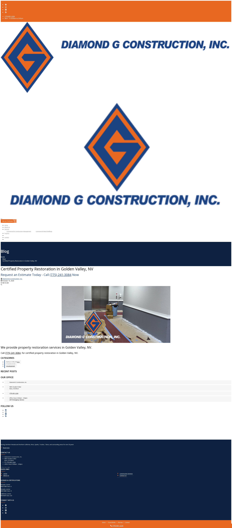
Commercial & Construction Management (19, 231)
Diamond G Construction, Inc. (12, 279)
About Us (7, 227)
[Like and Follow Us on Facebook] (5, 4)
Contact (6, 237)
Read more (6, 448)
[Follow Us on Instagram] (5, 7)
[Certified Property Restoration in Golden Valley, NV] (116, 342)
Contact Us (123, 475)
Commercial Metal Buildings (44, 231)
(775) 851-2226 (9, 16)
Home (6, 225)
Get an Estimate (7, 221)
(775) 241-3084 (60, 275)
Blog (4, 259)
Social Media (111, 522)
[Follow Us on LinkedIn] (5, 10)
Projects (6, 233)
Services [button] (6, 229)
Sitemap (120, 522)
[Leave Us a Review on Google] (5, 12)
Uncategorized (10, 366)
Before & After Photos (13, 362)
